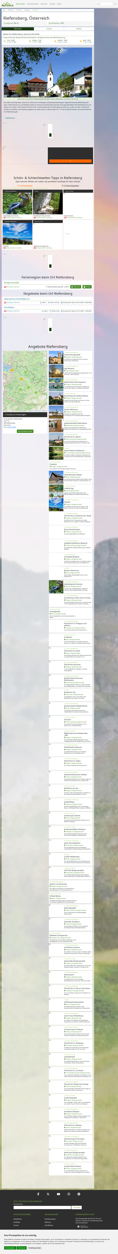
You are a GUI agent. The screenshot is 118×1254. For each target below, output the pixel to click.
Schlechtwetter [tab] (71, 185)
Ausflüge (43, 4)
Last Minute (49, 1225)
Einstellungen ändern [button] (34, 1248)
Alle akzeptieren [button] (10, 1248)
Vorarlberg (26, 10)
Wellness (48, 1222)
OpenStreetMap (37, 410)
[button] (25, 372)
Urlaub (49, 29)
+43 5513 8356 (11, 427)
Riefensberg (35, 10)
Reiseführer (20, 4)
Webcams (76, 287)
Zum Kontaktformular (25, 431)
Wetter (79, 29)
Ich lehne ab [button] (21, 1248)
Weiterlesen (10, 118)
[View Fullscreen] (45, 353)
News (59, 4)
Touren (52, 4)
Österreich (18, 10)
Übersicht (18, 29)
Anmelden (77, 1207)
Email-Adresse (18, 1204)
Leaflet (30, 410)
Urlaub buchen (32, 4)
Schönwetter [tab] (26, 185)
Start (4, 10)
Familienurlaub (50, 1219)
